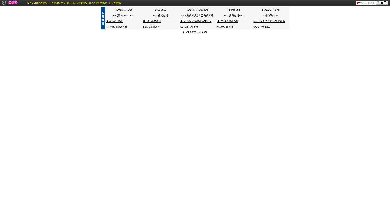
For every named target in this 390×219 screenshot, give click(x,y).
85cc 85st (160, 9)
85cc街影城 (234, 10)
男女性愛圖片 (115, 3)
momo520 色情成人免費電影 (269, 21)
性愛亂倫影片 (58, 3)
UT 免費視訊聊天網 (116, 27)
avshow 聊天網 (225, 27)
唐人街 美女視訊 (152, 21)
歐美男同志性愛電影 (77, 3)
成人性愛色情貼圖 (98, 3)
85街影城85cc (271, 15)
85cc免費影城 (160, 15)
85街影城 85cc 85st (123, 15)
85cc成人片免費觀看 (197, 10)
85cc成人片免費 (123, 10)
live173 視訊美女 (189, 27)
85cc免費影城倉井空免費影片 (197, 15)
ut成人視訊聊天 (151, 27)
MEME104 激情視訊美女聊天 (195, 21)
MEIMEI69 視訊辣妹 (227, 21)
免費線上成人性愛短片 (38, 3)
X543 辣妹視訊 (114, 21)
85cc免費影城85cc (234, 15)
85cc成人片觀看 (271, 10)
